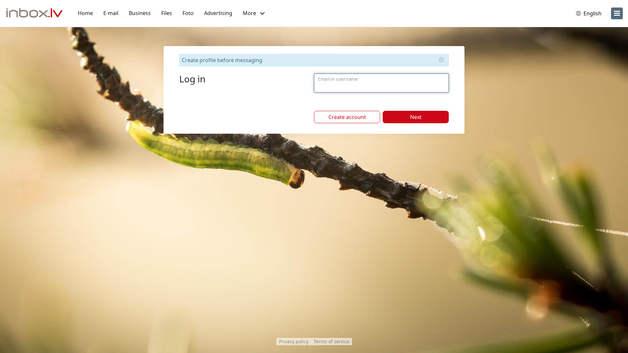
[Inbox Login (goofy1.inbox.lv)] (34, 13)
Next (416, 117)
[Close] (441, 60)
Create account (347, 117)
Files (166, 13)
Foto (188, 13)
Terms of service (331, 341)
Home (85, 13)
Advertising (218, 13)
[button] (254, 13)
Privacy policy (293, 341)
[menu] (617, 13)
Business (140, 13)
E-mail (110, 13)
